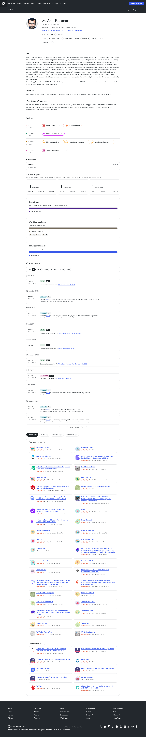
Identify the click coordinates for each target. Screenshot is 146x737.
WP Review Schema (88, 632)
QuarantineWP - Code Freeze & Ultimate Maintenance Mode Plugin (95, 570)
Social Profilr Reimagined (45, 593)
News (10, 712)
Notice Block (40, 548)
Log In (135, 10)
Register (129, 10)
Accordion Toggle (42, 447)
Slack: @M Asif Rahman (74, 30)
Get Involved (90, 709)
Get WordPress (136, 3)
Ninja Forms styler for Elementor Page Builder (52, 677)
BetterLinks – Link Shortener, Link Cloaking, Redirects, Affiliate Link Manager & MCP (51, 649)
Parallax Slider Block (43, 561)
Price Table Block (87, 561)
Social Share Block (87, 593)
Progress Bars (41, 570)
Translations (71, 434)
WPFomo (39, 686)
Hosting (10, 715)
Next (83, 428)
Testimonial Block (87, 610)
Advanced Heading (87, 447)
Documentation (65, 712)
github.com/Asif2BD (57, 30)
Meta (68, 269)
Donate (89, 715)
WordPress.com (119, 709)
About (10, 709)
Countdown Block (87, 477)
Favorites (57, 434)
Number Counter (87, 677)
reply (48, 299)
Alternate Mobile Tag (43, 456)
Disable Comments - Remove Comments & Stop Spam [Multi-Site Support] (52, 487)
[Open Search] (124, 3)
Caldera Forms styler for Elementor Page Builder (97, 649)
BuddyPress (117, 718)
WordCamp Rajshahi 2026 (66, 285)
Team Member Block (88, 602)
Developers (64, 715)
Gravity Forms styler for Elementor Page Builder (97, 668)
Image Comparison (87, 520)
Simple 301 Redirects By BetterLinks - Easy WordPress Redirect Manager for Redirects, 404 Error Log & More (98, 582)
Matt (115, 712)
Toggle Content (41, 623)
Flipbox (83, 509)
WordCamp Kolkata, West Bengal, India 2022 (73, 364)
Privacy (10, 718)
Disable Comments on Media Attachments (95, 486)
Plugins (46, 269)
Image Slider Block (87, 530)
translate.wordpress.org (63, 378)
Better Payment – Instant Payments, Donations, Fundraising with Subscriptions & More (97, 457)
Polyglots (54, 269)
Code (39, 269)
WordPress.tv (65, 718)
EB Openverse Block (43, 668)
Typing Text (85, 623)
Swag (89, 718)
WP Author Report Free (44, 632)
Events (88, 712)
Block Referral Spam (88, 467)
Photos (44, 434)
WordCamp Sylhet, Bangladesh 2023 (70, 333)
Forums (61, 269)
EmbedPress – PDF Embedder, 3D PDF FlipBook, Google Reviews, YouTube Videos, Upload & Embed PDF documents (97, 498)
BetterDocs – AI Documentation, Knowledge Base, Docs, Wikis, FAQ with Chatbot (53, 468)
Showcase (37, 709)
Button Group (41, 477)
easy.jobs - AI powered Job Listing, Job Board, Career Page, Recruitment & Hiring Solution (52, 498)
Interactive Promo (87, 539)
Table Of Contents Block (44, 602)
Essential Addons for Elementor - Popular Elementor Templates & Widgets (50, 510)
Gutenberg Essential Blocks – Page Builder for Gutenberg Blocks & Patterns (52, 521)
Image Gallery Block (43, 530)
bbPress (116, 715)
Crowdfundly (85, 659)
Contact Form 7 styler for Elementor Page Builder (53, 659)
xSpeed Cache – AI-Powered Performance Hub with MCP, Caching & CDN (97, 687)
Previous (63, 428)
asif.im (45, 30)
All (33, 269)
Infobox (39, 539)
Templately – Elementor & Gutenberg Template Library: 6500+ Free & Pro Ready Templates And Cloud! (53, 612)
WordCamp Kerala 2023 (66, 348)
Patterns (37, 718)
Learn (62, 709)
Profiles (10, 10)
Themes (36, 712)
